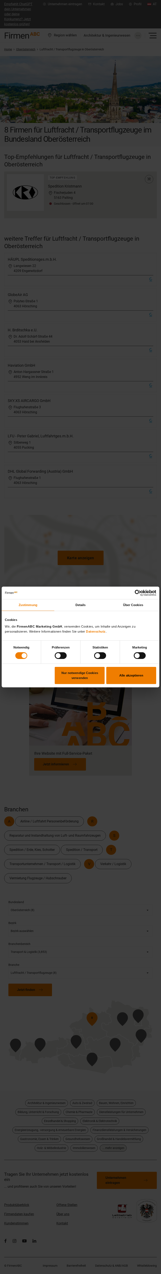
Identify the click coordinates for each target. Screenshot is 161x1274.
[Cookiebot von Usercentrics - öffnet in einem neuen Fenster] (137, 593)
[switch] (61, 655)
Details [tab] (80, 605)
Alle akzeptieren (131, 675)
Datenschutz (96, 631)
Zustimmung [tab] (28, 605)
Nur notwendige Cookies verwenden (79, 675)
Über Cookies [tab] (133, 605)
